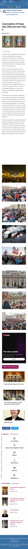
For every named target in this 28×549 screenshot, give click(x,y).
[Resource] (1, 1)
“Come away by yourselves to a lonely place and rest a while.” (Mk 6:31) (17, 500)
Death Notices (14, 463)
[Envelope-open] (16, 1)
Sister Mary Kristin (8, 422)
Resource (4, 1)
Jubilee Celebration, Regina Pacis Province (14, 384)
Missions (14, 455)
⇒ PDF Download (6, 51)
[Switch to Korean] (16, 7)
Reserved (11, 1)
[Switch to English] (8, 7)
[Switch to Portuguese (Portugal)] (14, 7)
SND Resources (14, 478)
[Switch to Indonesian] (19, 7)
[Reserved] (8, 1)
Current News (14, 441)
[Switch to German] (11, 7)
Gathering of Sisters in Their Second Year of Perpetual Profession (16, 522)
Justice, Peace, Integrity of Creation (14, 448)
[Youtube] (14, 1)
